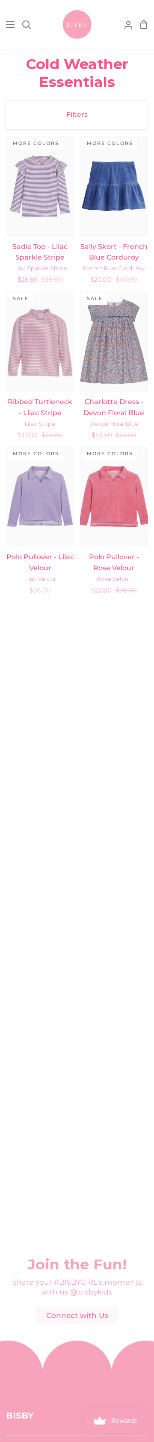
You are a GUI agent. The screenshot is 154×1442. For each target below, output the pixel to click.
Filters (77, 114)
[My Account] (125, 24)
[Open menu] (7, 24)
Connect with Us (77, 1315)
